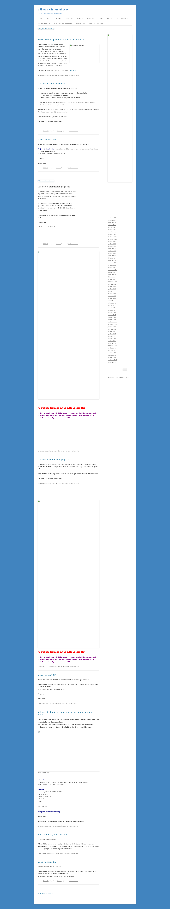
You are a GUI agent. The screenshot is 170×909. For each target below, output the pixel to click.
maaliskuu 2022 (112, 237)
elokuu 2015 (111, 310)
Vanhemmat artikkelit (45, 893)
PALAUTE (109, 19)
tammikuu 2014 (112, 346)
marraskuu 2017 (112, 270)
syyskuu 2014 (112, 334)
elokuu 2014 (111, 336)
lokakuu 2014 (111, 331)
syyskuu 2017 (112, 274)
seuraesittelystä (73, 70)
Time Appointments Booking (63, 23)
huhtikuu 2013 (112, 357)
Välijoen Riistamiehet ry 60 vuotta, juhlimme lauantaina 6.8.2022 (66, 713)
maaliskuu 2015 (112, 322)
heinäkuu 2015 (112, 312)
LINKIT (101, 19)
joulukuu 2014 (112, 327)
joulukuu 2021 (112, 241)
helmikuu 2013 (112, 362)
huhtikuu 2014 (112, 341)
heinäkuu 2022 (112, 234)
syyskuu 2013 (112, 348)
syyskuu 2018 (112, 260)
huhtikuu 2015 (112, 319)
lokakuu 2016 (111, 286)
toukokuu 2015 (112, 317)
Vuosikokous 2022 (47, 861)
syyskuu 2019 (112, 256)
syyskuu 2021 (112, 244)
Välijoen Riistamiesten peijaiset (54, 459)
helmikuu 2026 (112, 220)
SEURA (48, 19)
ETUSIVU (40, 19)
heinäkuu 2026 (112, 218)
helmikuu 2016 (112, 301)
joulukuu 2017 (112, 267)
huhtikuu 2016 (112, 298)
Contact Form (80, 23)
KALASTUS (80, 19)
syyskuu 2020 (112, 248)
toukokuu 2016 (112, 296)
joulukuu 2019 (112, 253)
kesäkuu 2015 (112, 315)
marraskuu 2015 (112, 305)
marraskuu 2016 (112, 284)
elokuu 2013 (111, 350)
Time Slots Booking (44, 23)
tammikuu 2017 (112, 282)
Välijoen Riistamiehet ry (53, 9)
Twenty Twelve (125, 377)
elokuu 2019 (111, 258)
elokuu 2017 (111, 277)
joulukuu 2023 (112, 229)
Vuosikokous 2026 (47, 139)
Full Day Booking (122, 19)
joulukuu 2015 (112, 303)
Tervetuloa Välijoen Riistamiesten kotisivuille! (61, 39)
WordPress (114, 377)
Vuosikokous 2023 (47, 674)
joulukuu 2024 (112, 225)
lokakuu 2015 (111, 308)
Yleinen (59, 75)
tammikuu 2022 (112, 239)
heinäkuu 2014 (112, 338)
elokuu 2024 (111, 227)
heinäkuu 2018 (112, 263)
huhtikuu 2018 (112, 265)
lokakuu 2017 (111, 272)
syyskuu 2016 (112, 289)
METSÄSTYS (70, 19)
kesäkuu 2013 (112, 355)
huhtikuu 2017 (112, 279)
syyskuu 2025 (112, 222)
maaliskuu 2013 (112, 360)
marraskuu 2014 (112, 329)
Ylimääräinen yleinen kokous (52, 834)
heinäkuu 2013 (112, 353)
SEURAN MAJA (58, 19)
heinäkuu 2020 (112, 251)
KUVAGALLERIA (91, 19)
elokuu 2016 (111, 291)
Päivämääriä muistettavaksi (52, 83)
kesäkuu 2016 (112, 293)
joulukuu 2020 (112, 246)
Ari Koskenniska (73, 75)
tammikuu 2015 (112, 324)
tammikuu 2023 (112, 232)
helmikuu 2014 (112, 343)
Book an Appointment (96, 23)
